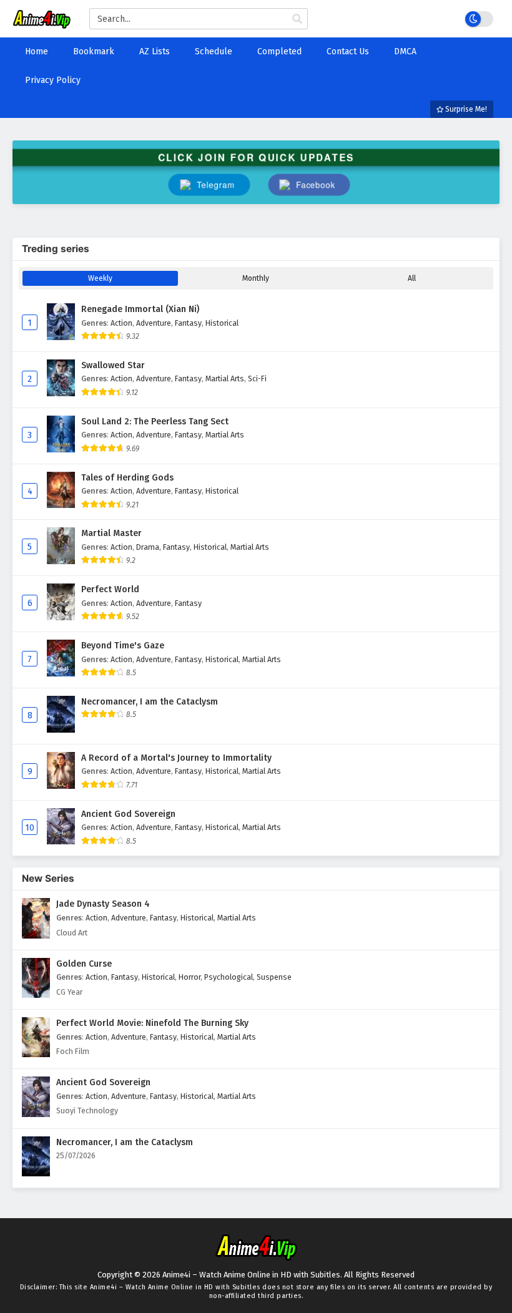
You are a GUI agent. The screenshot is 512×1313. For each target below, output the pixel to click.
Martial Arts (224, 378)
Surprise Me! (465, 109)
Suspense (274, 977)
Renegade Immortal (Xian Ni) (140, 309)
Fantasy (188, 323)
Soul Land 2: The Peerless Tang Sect (155, 421)
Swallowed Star (113, 365)
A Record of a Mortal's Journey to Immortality (176, 758)
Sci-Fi (257, 378)
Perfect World (110, 589)
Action (121, 323)
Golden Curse (84, 964)
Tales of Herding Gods (127, 477)
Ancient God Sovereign (128, 814)
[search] (297, 19)
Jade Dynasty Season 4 (103, 904)
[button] (309, 185)
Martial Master (111, 533)
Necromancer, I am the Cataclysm (149, 701)
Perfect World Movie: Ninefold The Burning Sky (152, 1023)
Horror (189, 977)
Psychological (228, 977)
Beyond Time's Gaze (122, 645)
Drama (147, 547)
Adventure (153, 323)
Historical (222, 323)
